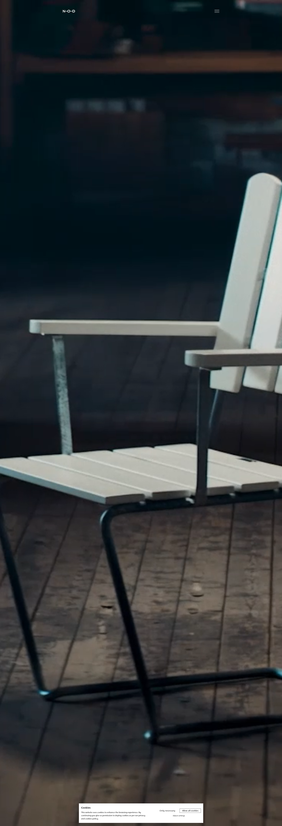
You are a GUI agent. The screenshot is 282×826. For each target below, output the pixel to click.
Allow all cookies (190, 811)
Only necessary (167, 811)
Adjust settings (179, 816)
